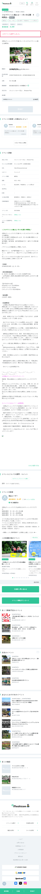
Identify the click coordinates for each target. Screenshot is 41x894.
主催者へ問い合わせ (20, 589)
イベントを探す (11, 823)
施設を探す (11, 830)
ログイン (32, 4)
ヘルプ (20, 839)
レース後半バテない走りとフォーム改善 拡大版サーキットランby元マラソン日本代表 (25, 734)
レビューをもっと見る (20, 142)
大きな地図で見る (33, 465)
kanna (11, 124)
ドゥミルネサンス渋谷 (18, 766)
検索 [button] (27, 4)
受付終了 (32, 891)
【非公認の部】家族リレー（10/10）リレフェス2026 (25, 617)
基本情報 (6, 891)
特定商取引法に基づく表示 (20, 860)
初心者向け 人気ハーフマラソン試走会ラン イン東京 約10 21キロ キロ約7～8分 (25, 628)
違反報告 (36, 582)
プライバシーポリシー (20, 853)
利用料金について (20, 846)
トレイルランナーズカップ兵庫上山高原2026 (24, 669)
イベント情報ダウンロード (20, 600)
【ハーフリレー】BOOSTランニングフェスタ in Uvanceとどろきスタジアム (25, 723)
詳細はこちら (17, 214)
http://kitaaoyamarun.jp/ (20, 168)
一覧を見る (35, 537)
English (22, 3)
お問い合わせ (20, 842)
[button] (12, 577)
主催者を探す (30, 823)
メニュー (37, 4)
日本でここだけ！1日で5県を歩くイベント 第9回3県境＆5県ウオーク (25, 659)
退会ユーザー (13, 496)
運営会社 (20, 856)
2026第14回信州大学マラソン (20, 680)
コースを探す (30, 830)
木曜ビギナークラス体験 (19, 638)
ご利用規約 (20, 849)
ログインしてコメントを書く (20, 478)
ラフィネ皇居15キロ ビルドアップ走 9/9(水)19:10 (25, 712)
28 (29, 499)
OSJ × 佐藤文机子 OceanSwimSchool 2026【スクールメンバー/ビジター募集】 (25, 701)
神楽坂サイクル (16, 787)
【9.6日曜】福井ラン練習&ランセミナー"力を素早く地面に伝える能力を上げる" (25, 745)
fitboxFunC (15, 776)
